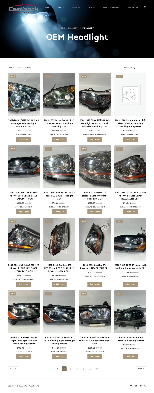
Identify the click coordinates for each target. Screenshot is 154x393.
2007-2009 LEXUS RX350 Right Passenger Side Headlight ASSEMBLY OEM (23, 123)
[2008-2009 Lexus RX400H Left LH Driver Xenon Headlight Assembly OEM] (59, 94)
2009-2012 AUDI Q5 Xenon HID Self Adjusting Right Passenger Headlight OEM (59, 340)
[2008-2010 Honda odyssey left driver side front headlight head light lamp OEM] (130, 94)
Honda (124, 134)
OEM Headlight (26, 134)
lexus (17, 134)
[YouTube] (145, 385)
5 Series (86, 134)
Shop (60, 7)
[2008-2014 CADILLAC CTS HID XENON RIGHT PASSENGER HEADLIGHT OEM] (24, 239)
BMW (92, 134)
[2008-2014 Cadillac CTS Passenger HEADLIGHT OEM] (95, 239)
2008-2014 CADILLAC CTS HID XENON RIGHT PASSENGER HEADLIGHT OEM (23, 268)
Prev (14, 369)
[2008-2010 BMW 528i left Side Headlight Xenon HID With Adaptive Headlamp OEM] (95, 94)
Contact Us (133, 7)
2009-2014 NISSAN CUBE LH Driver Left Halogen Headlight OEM (94, 340)
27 (97, 369)
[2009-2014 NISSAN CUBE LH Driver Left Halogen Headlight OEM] (95, 311)
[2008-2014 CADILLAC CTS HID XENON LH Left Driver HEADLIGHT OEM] (130, 166)
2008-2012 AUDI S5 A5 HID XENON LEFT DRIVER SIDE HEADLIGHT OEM (24, 195)
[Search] (145, 7)
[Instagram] (140, 385)
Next (140, 369)
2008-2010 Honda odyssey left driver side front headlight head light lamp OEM (130, 123)
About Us (76, 7)
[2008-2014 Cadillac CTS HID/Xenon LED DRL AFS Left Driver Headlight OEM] (59, 239)
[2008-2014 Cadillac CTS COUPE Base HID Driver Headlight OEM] (59, 166)
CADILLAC (53, 207)
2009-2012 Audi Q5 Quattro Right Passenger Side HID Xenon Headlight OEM (23, 340)
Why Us (92, 7)
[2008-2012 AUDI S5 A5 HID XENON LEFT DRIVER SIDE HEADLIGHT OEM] (24, 166)
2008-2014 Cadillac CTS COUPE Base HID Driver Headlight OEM (59, 195)
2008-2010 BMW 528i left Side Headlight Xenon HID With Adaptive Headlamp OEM (95, 123)
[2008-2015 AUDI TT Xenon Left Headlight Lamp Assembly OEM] (130, 239)
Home (47, 7)
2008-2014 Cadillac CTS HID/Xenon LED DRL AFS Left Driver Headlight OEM (59, 268)
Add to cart (24, 139)
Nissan (88, 352)
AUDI (17, 207)
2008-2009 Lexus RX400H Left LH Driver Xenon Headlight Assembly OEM (59, 123)
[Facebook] (131, 385)
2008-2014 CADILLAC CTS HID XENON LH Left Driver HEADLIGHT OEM (130, 195)
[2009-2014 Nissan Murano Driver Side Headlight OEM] (130, 311)
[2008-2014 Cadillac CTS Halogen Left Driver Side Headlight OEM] (95, 166)
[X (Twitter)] (136, 385)
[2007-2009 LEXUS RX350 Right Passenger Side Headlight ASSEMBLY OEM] (24, 94)
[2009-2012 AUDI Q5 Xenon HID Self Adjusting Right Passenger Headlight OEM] (59, 311)
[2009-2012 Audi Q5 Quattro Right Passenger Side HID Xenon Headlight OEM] (24, 311)
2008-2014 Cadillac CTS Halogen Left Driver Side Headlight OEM (94, 195)
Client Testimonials (111, 7)
